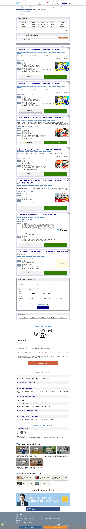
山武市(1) (52, 28)
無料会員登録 (43, 363)
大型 (20, 39)
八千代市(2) (62, 22)
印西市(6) (33, 28)
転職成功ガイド (40, 6)
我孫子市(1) (62, 26)
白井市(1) (43, 28)
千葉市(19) (24, 22)
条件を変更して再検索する (30, 527)
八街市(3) (43, 26)
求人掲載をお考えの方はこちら (33, 509)
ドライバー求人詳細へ (56, 76)
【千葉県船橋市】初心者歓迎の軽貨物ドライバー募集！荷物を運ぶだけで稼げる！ (37, 214)
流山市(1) (23, 28)
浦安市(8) (52, 24)
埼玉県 (43, 317)
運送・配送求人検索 (28, 9)
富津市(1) (33, 26)
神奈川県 (52, 317)
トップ (19, 6)
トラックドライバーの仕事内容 (62, 478)
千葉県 (34, 9)
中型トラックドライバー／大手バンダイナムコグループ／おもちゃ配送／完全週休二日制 (39, 149)
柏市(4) (62, 24)
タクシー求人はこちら (65, 6)
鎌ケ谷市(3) (43, 24)
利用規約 (17, 522)
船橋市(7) (52, 22)
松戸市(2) (23, 24)
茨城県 (62, 317)
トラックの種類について (44, 483)
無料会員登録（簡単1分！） (41, 352)
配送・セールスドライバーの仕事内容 (44, 478)
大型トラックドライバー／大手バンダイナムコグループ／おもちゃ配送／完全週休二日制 (39, 117)
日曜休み (25, 39)
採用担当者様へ (56, 6)
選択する (20, 300)
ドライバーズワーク (19, 514)
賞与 (22, 39)
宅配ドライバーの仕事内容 (27, 483)
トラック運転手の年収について (27, 478)
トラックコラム (48, 6)
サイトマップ (24, 522)
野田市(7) (43, 22)
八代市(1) (52, 26)
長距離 (29, 39)
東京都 (33, 317)
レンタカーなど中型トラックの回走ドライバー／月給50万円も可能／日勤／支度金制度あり (40, 49)
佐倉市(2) (33, 24)
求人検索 (33, 6)
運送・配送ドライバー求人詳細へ (62, 58)
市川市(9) (33, 22)
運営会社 (30, 522)
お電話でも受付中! (66, 3)
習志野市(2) (24, 26)
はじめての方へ (26, 6)
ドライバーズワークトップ (20, 9)
